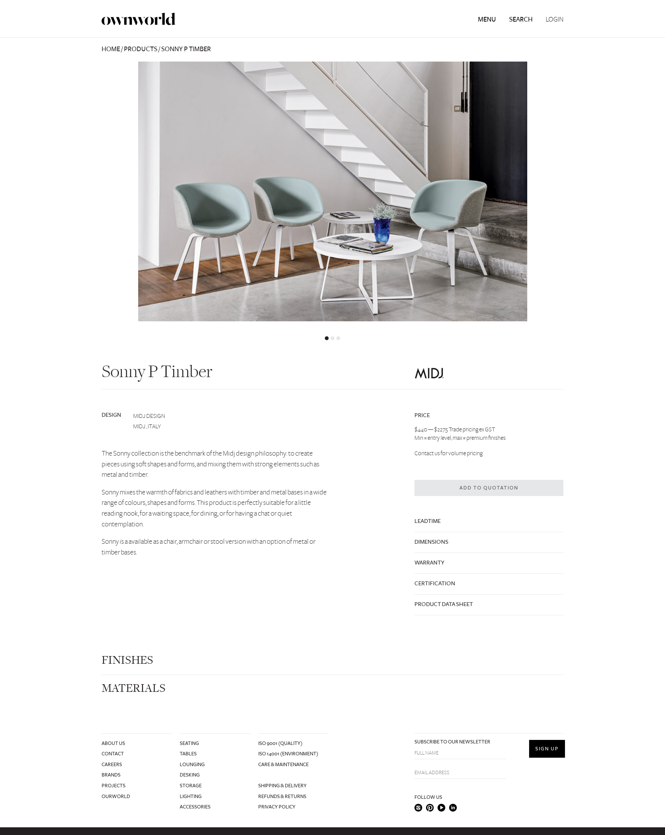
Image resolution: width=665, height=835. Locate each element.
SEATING (189, 743)
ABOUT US (113, 743)
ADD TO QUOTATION (488, 488)
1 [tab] (327, 338)
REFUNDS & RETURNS (282, 796)
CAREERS (112, 765)
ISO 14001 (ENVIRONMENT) (288, 754)
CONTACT (113, 754)
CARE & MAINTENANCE (283, 765)
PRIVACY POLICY (277, 807)
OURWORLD (116, 796)
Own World (138, 19)
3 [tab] (338, 338)
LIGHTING (191, 796)
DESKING (190, 775)
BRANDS (111, 775)
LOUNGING (192, 765)
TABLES (188, 754)
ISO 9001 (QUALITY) (280, 743)
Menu (487, 19)
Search (521, 19)
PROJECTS (113, 786)
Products (140, 49)
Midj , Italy (147, 426)
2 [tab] (332, 338)
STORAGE (191, 786)
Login (554, 19)
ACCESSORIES (195, 807)
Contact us (427, 453)
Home (111, 49)
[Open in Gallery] (332, 191)
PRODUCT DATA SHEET (443, 604)
